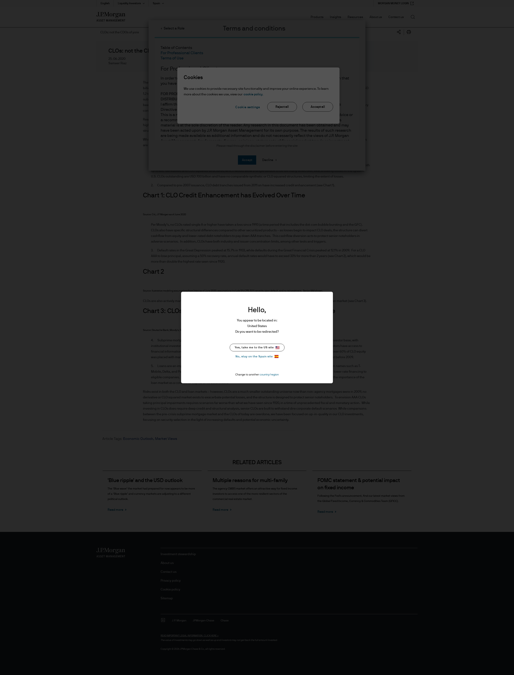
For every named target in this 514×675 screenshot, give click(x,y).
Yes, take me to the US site (254, 347)
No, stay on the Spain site (254, 356)
